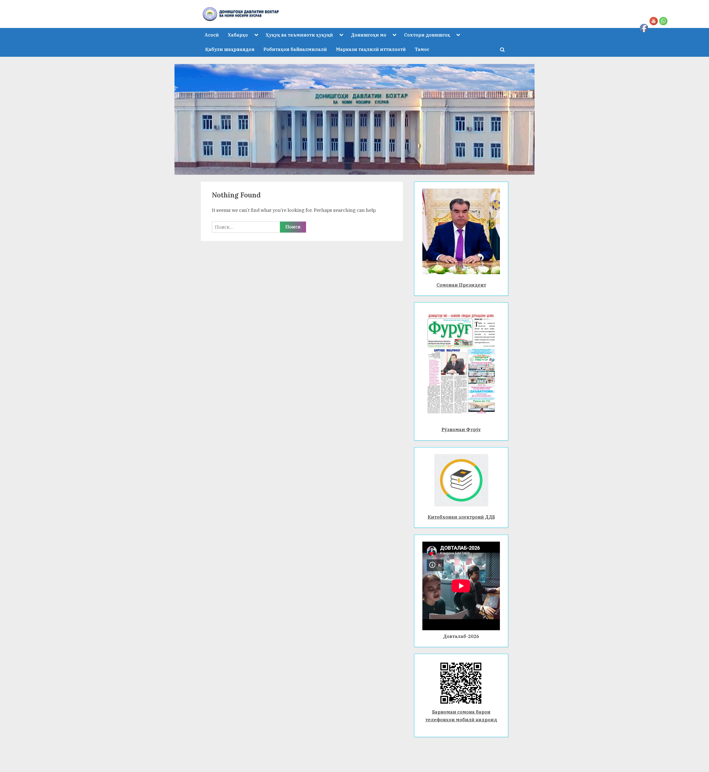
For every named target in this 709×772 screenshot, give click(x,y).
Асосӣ (211, 35)
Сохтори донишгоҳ (427, 35)
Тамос (422, 49)
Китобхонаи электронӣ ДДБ (461, 517)
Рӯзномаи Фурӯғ (461, 429)
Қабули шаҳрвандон (230, 49)
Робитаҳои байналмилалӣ (295, 49)
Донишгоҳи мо (368, 35)
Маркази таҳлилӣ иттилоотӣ (371, 49)
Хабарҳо (238, 35)
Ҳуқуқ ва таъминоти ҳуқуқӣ (299, 35)
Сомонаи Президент (461, 285)
